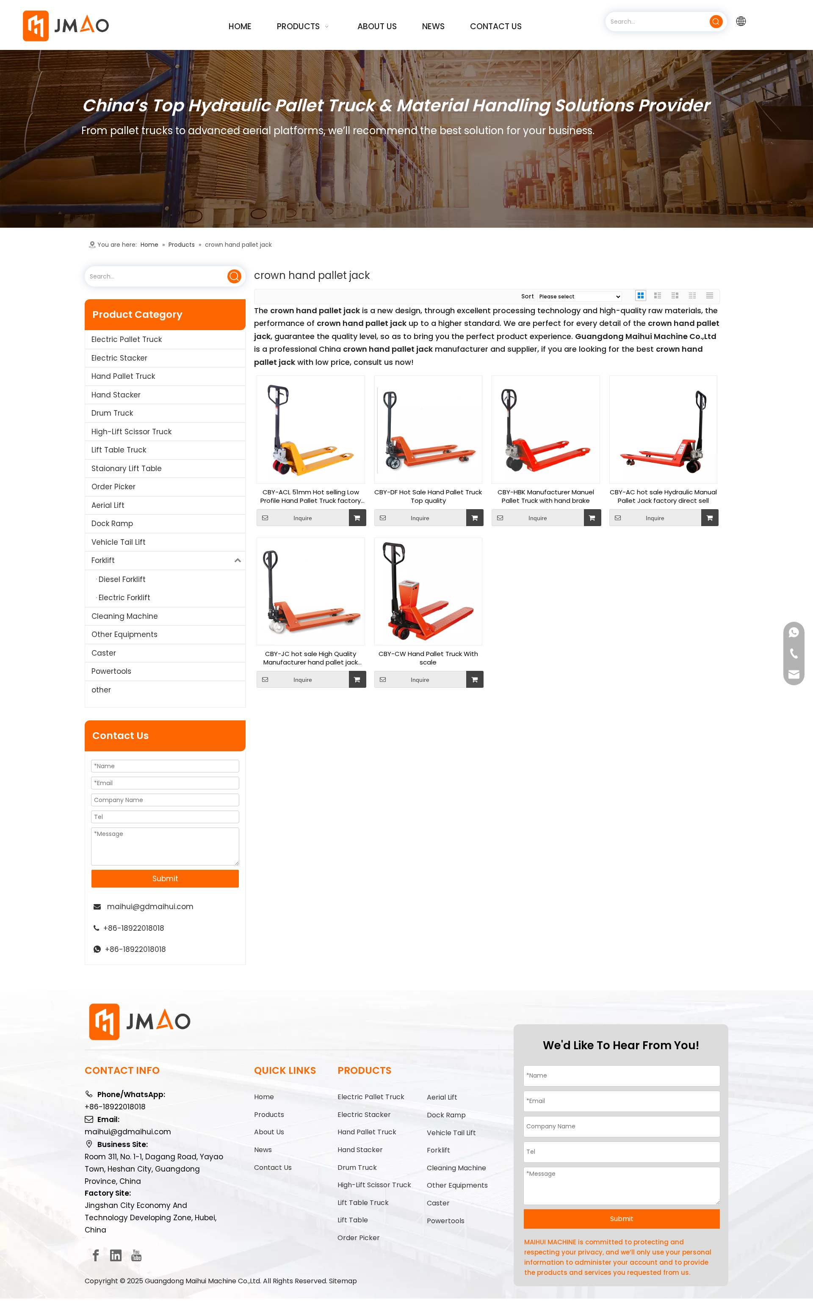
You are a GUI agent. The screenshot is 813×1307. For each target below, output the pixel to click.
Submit (165, 879)
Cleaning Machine (124, 616)
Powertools (111, 671)
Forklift (103, 560)
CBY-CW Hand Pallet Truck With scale (428, 658)
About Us (269, 1132)
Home (264, 1097)
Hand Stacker (116, 395)
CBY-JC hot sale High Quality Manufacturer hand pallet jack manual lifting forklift (310, 658)
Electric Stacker (119, 358)
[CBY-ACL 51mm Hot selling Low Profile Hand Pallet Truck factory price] (311, 429)
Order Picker (113, 487)
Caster (103, 653)
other (101, 690)
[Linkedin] (116, 1255)
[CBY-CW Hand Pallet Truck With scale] (428, 591)
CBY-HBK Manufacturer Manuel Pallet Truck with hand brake (546, 496)
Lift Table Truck (118, 450)
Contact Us (273, 1167)
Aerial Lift (107, 505)
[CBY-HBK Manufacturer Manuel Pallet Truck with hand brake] (546, 429)
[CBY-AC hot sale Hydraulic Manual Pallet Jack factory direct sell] (663, 429)
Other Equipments (124, 634)
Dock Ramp (112, 523)
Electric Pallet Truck (126, 339)
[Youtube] (136, 1255)
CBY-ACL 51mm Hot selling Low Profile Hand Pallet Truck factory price (310, 496)
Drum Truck (112, 413)
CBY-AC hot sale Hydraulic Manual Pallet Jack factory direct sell (663, 496)
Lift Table (352, 1220)
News (263, 1150)
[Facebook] (95, 1255)
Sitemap (343, 1281)
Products (269, 1114)
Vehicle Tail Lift (118, 542)
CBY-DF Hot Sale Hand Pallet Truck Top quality (428, 496)
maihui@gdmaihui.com (150, 907)
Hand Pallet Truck (123, 376)
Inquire (302, 518)
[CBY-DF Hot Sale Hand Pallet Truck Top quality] (428, 429)
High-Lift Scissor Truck (131, 432)
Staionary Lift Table (126, 468)
